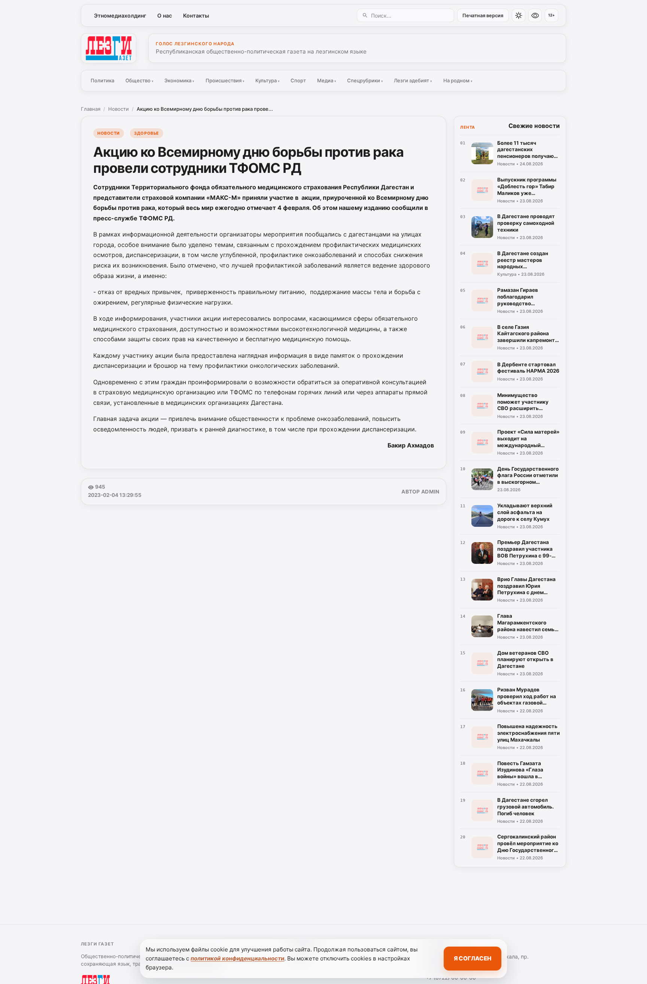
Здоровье (146, 133)
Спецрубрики (365, 80)
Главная (90, 109)
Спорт (298, 80)
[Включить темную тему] (518, 15)
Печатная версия (482, 15)
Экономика (179, 80)
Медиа (326, 80)
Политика (102, 80)
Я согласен (472, 958)
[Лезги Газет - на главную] (108, 48)
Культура (267, 80)
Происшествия (225, 80)
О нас (164, 15)
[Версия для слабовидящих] (535, 15)
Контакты (196, 15)
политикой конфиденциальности (237, 958)
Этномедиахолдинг (120, 15)
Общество (139, 80)
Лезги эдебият (413, 80)
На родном (458, 80)
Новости (118, 109)
